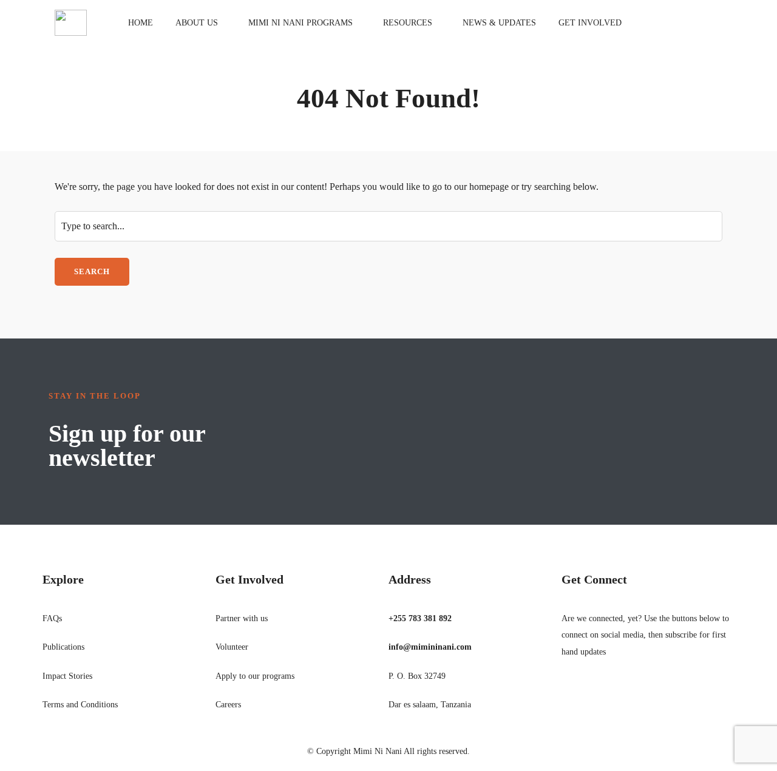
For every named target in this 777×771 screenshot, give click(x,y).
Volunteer (231, 646)
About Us (196, 22)
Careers (228, 704)
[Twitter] (587, 692)
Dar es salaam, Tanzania (429, 704)
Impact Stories (67, 676)
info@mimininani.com (430, 646)
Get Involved (590, 22)
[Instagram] (620, 692)
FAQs (52, 618)
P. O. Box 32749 (417, 676)
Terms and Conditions (80, 704)
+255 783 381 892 (420, 618)
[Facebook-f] (570, 692)
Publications (63, 646)
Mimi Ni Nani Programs (300, 22)
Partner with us (241, 618)
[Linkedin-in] (603, 692)
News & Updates (499, 22)
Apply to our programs (254, 676)
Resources (407, 22)
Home (140, 22)
